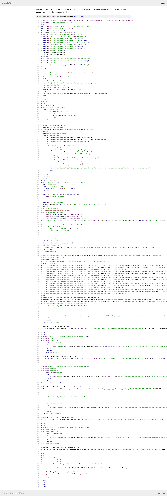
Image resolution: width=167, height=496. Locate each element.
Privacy (17, 493)
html (123, 9)
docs (110, 9)
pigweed (39, 9)
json (163, 493)
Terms (22, 493)
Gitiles (12, 493)
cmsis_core (85, 9)
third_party (49, 9)
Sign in (163, 3)
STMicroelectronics (71, 9)
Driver (116, 9)
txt (159, 493)
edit (81, 17)
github (59, 9)
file (75, 17)
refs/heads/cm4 (98, 9)
